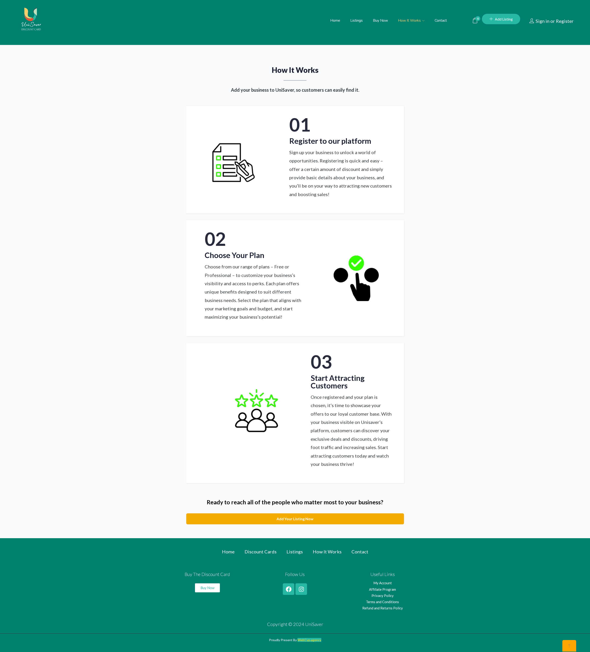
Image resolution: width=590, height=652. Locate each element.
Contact (441, 20)
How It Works (410, 20)
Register (565, 21)
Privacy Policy (383, 595)
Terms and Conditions (382, 602)
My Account (382, 583)
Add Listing (504, 19)
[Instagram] (301, 589)
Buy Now (380, 20)
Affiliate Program (382, 589)
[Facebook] (288, 589)
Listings (356, 20)
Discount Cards (261, 551)
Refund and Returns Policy (382, 608)
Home (335, 20)
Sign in (542, 21)
